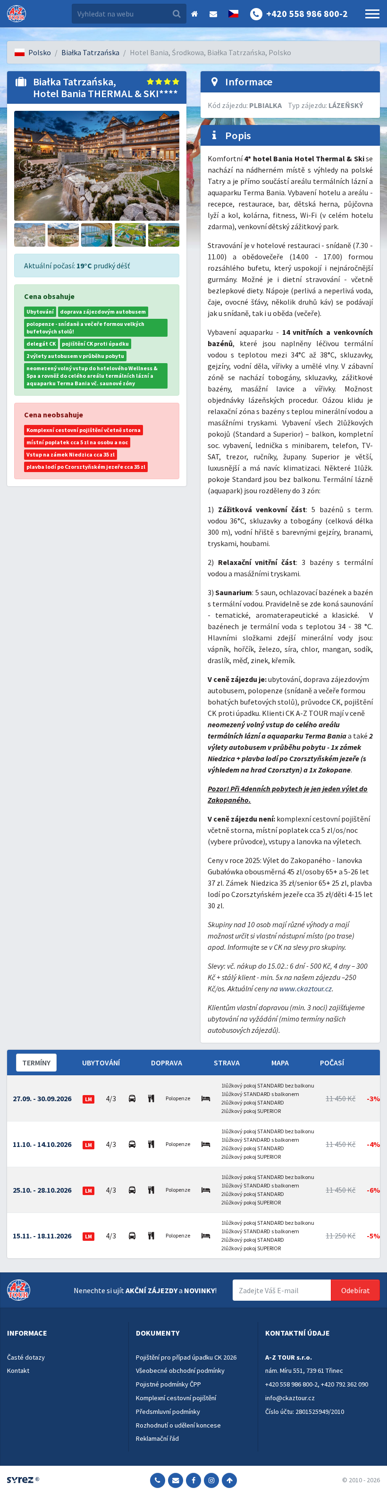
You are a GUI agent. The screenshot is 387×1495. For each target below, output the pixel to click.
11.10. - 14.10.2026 (42, 1144)
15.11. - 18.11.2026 (42, 1235)
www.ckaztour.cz (305, 988)
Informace (27, 1332)
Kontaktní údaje (297, 1332)
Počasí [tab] (332, 1062)
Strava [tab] (227, 1062)
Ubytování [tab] (101, 1062)
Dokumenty (157, 1332)
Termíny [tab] (36, 1062)
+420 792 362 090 (344, 1384)
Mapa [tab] (280, 1062)
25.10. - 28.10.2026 (42, 1190)
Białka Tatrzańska (90, 52)
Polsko (39, 52)
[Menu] (372, 14)
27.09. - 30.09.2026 (42, 1098)
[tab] (64, 1333)
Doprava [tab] (166, 1062)
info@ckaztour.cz (290, 1398)
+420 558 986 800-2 (291, 1384)
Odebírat (355, 1290)
